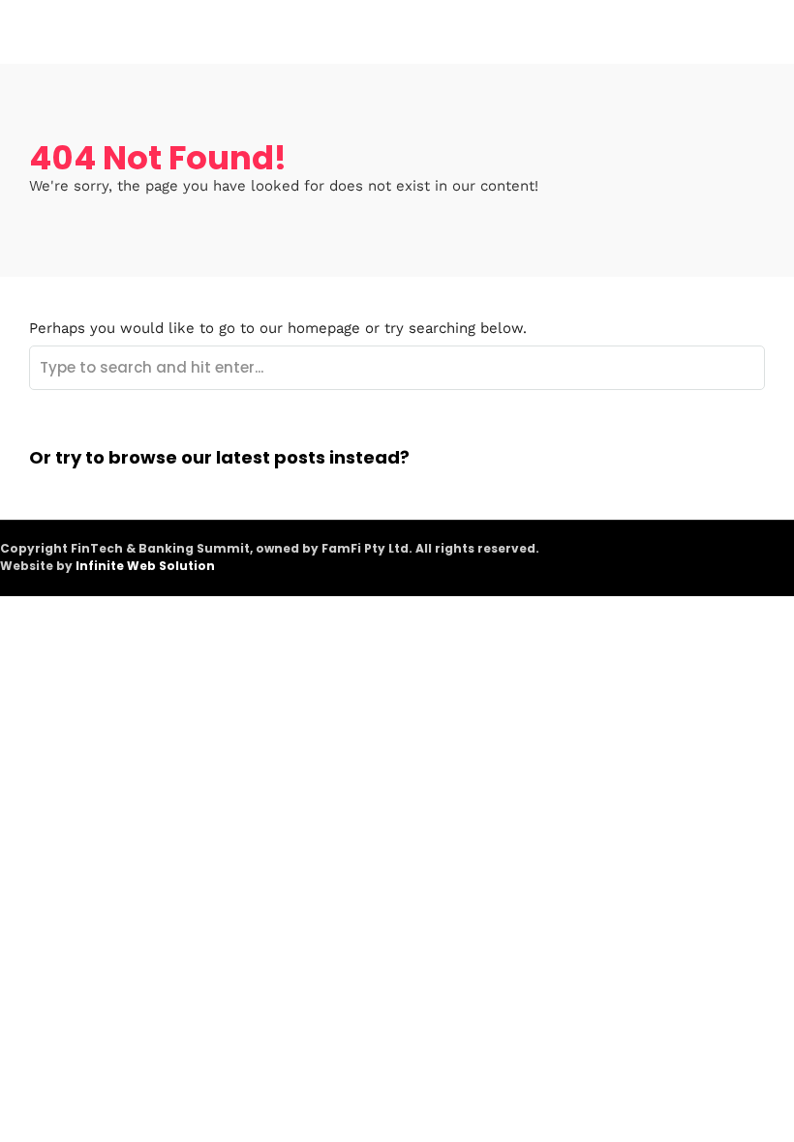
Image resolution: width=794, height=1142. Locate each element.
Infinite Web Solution (145, 565)
